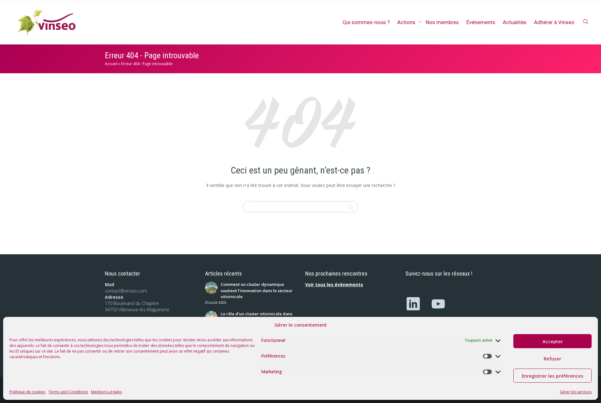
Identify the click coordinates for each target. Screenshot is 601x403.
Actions (407, 22)
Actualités (515, 22)
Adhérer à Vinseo (554, 22)
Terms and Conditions (68, 392)
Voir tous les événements (334, 284)
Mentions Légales (106, 392)
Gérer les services (576, 392)
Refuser (552, 358)
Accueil (111, 63)
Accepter (552, 341)
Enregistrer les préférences (552, 376)
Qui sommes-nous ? (366, 22)
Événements (480, 22)
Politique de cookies (27, 392)
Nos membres (442, 22)
